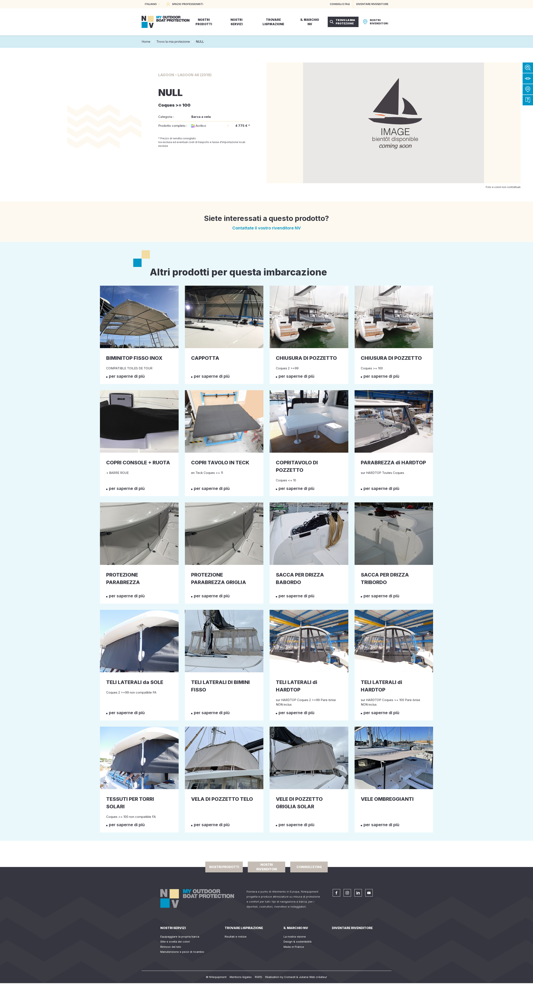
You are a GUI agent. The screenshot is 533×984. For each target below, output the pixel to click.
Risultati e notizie (236, 936)
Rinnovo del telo (170, 946)
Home (146, 42)
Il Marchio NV (296, 928)
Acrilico (201, 126)
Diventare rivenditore (352, 928)
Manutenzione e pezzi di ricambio (182, 951)
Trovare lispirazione (244, 928)
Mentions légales (241, 977)
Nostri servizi (173, 928)
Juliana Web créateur (313, 977)
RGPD (258, 977)
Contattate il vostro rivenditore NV (266, 228)
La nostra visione (295, 936)
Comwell (289, 977)
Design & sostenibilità (297, 941)
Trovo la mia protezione (173, 42)
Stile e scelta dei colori (175, 941)
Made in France (294, 946)
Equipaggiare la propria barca (179, 936)
